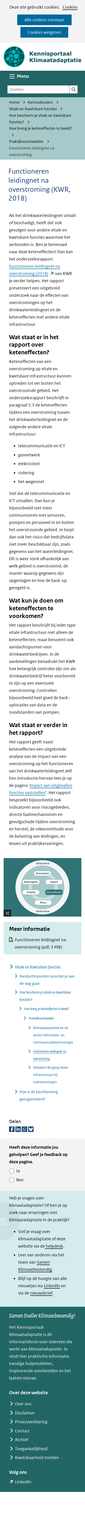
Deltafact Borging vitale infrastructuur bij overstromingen (50, 1074)
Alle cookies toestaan (44, 19)
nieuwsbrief (41, 1293)
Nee (20, 1179)
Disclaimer (25, 1413)
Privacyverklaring (31, 1421)
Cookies (70, 7)
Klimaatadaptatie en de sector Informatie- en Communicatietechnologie (53, 1035)
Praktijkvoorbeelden (41, 1018)
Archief (21, 1439)
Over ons (23, 1403)
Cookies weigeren (44, 32)
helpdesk (54, 1246)
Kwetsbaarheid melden (37, 1457)
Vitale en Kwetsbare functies (38, 967)
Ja (18, 1170)
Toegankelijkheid (31, 1448)
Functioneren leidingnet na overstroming (40, 943)
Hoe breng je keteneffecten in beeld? (46, 1009)
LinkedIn (52, 1285)
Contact (22, 1430)
